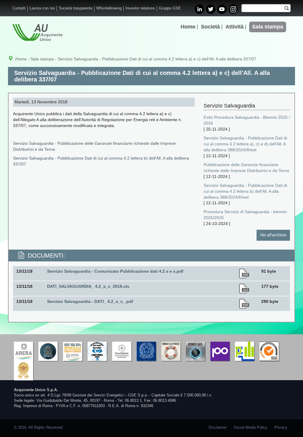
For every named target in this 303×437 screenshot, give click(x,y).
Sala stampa (267, 27)
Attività (234, 27)
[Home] (37, 32)
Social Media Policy (250, 427)
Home (187, 27)
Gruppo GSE (170, 8)
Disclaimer (218, 427)
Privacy (280, 427)
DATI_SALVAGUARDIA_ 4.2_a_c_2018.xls (88, 286)
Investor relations (140, 8)
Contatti (19, 8)
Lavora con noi (42, 8)
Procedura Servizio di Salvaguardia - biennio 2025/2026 (245, 214)
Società (210, 27)
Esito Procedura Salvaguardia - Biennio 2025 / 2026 (247, 120)
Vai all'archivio (273, 234)
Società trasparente (75, 8)
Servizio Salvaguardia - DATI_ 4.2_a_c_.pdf (90, 301)
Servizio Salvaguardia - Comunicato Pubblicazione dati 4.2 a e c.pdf (115, 271)
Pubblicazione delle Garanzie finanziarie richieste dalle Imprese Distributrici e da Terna (246, 167)
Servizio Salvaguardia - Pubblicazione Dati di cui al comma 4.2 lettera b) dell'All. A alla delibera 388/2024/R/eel (245, 191)
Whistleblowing (109, 8)
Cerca (289, 9)
